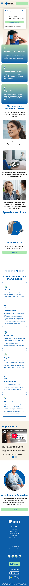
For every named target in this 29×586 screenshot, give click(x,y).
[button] (14, 252)
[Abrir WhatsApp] (25, 582)
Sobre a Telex (14, 526)
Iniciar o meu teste (14, 22)
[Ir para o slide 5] (17, 271)
